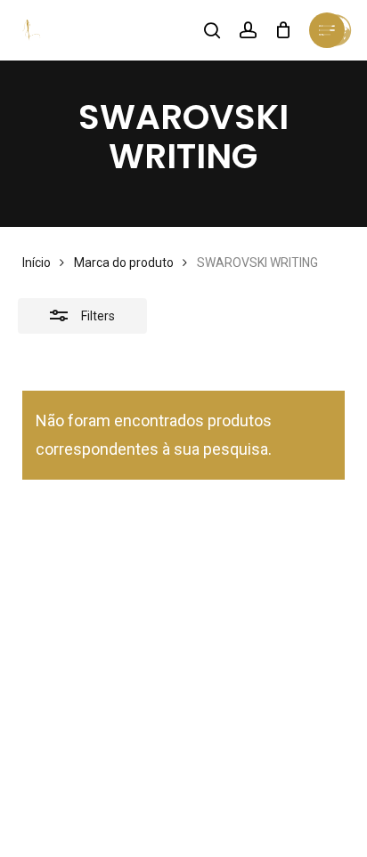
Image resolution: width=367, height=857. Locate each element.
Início (36, 262)
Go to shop (292, 424)
